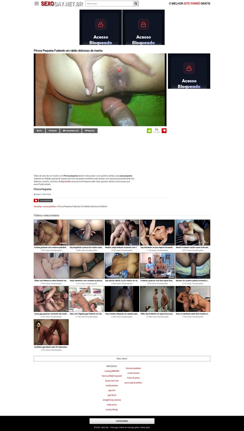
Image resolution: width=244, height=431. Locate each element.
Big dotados (66, 181)
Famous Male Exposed (112, 376)
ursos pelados (45, 201)
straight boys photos (112, 400)
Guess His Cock (112, 381)
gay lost (111, 390)
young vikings (112, 409)
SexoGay (38, 206)
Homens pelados (133, 368)
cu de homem (133, 373)
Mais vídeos (122, 359)
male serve (112, 405)
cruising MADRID (111, 371)
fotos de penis (133, 378)
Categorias (122, 421)
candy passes (112, 385)
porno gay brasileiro (133, 383)
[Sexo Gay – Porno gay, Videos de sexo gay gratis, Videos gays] (62, 6)
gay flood (112, 395)
